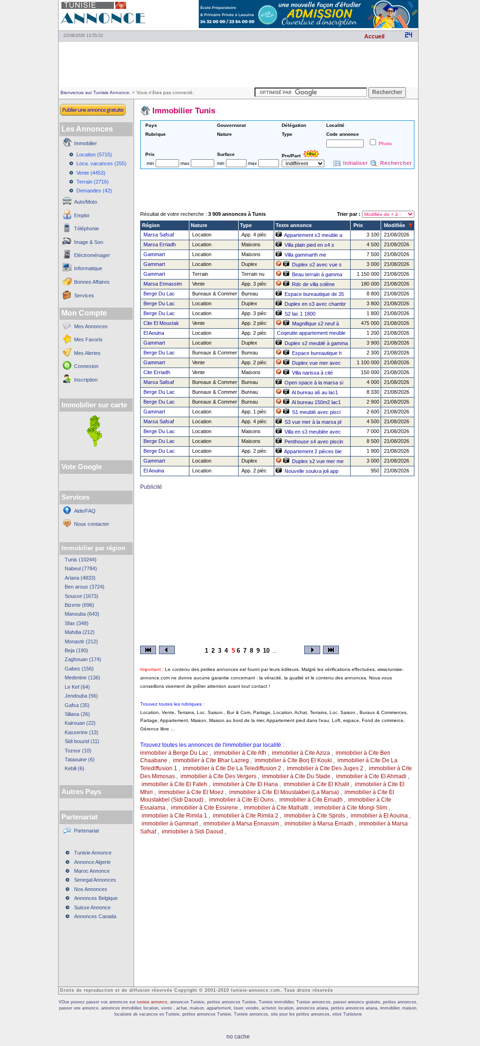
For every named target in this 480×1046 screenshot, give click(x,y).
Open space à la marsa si (314, 382)
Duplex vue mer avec (316, 363)
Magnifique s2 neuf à (315, 323)
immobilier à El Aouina (379, 815)
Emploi (81, 215)
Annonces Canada (95, 916)
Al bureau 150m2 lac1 (316, 402)
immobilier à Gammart (170, 823)
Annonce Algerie (92, 862)
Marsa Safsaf (158, 234)
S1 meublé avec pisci (316, 412)
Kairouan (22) (80, 723)
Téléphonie (86, 228)
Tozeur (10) (78, 750)
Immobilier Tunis (183, 110)
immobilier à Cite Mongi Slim (350, 807)
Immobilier (85, 143)
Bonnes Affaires (92, 282)
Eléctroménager (92, 255)
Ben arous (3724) (85, 586)
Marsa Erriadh (159, 244)
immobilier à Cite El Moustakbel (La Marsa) (284, 792)
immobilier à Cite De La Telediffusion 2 (232, 768)
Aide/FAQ (85, 511)
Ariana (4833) (80, 578)
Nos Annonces (90, 889)
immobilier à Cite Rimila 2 (245, 815)
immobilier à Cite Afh (240, 753)
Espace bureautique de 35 (314, 294)
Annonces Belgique (96, 898)
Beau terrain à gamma (317, 274)
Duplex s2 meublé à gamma (316, 343)
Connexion (86, 366)
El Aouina (153, 333)
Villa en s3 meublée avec (313, 432)
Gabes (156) (79, 668)
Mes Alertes (87, 353)
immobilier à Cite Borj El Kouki (293, 760)
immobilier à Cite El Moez (191, 792)
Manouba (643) (82, 614)
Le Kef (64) (77, 687)
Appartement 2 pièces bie (313, 451)
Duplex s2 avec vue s (317, 264)
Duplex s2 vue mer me (318, 461)
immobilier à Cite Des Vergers (218, 776)
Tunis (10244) (81, 559)
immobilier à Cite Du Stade (296, 776)
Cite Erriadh (156, 372)
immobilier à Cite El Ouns (241, 799)
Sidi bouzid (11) (82, 741)
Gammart (154, 254)
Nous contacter (91, 524)
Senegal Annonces (95, 880)
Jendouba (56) (81, 696)
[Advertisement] (238, 64)
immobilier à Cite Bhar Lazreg (211, 760)
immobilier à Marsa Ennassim (241, 823)
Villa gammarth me (305, 255)
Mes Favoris (88, 339)
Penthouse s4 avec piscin (314, 441)
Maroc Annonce (92, 871)
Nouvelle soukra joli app (311, 471)
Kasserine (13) (81, 732)
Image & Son (88, 242)
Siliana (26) (77, 714)
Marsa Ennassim (162, 284)
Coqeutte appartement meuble (311, 333)
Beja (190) (76, 650)
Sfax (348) (77, 623)
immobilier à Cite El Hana (245, 784)
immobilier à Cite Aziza (301, 753)
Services (84, 295)
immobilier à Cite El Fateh (174, 784)
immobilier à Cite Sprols (314, 815)
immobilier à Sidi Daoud (192, 831)
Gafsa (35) (77, 705)
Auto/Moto (85, 202)
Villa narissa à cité (312, 373)
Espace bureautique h (317, 353)
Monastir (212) (81, 641)
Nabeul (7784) (81, 568)
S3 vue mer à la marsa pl (313, 422)
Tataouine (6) (80, 759)
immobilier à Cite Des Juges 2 (325, 768)
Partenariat (86, 830)
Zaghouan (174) (83, 659)
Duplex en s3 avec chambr (315, 304)
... (274, 651)
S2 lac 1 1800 (300, 314)
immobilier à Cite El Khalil (316, 784)
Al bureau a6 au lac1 (315, 392)
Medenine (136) (82, 677)
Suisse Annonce (92, 907)
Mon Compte (84, 313)
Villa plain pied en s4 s (309, 245)
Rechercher (396, 163)
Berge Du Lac (159, 293)
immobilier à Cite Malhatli (276, 807)
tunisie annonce (152, 1002)
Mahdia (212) (80, 632)
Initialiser (355, 163)
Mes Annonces (91, 326)
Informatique (88, 268)
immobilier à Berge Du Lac (174, 753)
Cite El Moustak (161, 323)
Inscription (86, 380)
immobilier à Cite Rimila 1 (174, 815)
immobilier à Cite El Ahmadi (371, 776)
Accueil (374, 36)
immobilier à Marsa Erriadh (319, 823)
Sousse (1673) (81, 596)
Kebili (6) (74, 768)
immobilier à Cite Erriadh (311, 799)
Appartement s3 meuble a (313, 235)
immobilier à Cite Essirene (204, 807)
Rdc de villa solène (313, 284)
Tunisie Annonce (93, 852)
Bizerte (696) (79, 605)
